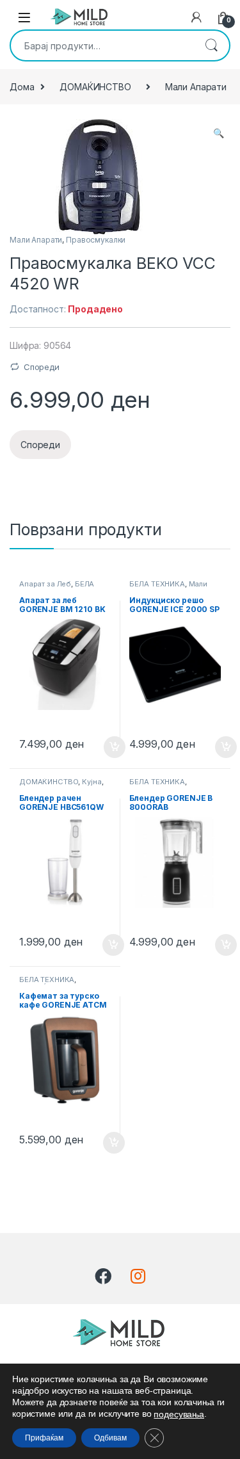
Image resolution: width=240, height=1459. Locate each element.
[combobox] (102, 45)
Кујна (91, 781)
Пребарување (211, 45)
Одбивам (110, 1437)
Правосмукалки (95, 240)
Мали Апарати (196, 86)
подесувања (179, 1414)
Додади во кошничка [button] (104, 747)
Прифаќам (44, 1437)
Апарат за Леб (45, 583)
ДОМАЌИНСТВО (95, 86)
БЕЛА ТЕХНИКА (156, 583)
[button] (218, 133)
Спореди (42, 367)
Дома (22, 86)
